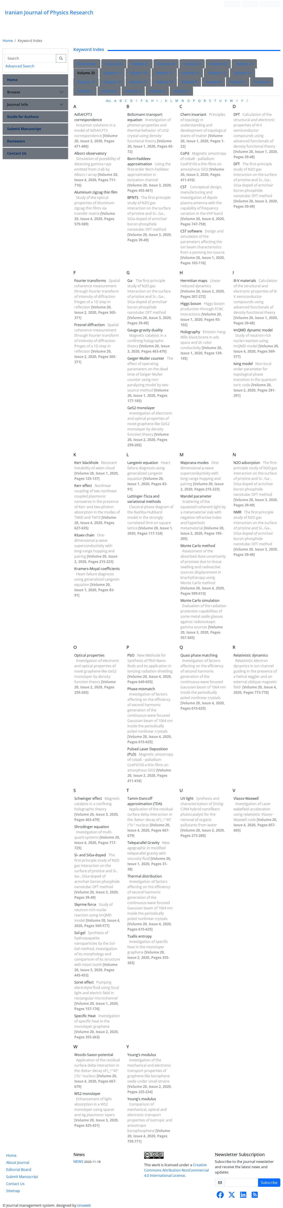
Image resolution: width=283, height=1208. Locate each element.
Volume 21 (244, 63)
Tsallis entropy (139, 936)
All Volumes (87, 63)
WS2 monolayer (87, 1093)
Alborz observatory (90, 153)
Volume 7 (237, 82)
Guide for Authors (23, 116)
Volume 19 (112, 72)
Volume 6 (262, 82)
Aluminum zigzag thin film (95, 192)
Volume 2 (157, 91)
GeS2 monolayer (141, 407)
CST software (191, 231)
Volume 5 (85, 91)
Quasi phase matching (199, 655)
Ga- (130, 280)
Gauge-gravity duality (145, 330)
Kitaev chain (84, 535)
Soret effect (84, 982)
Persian (271, 4)
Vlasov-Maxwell (246, 798)
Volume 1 (181, 91)
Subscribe (269, 1182)
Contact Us (16, 153)
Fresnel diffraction (89, 324)
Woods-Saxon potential (93, 1054)
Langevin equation (142, 462)
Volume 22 (218, 63)
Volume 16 (190, 72)
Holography (190, 331)
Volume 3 (133, 91)
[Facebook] (220, 1196)
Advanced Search (20, 66)
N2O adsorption (246, 462)
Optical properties (89, 655)
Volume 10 (164, 82)
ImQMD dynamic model (253, 330)
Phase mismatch (141, 688)
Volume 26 (114, 63)
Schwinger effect (88, 798)
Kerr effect (83, 485)
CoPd (184, 153)
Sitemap (13, 1190)
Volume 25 (140, 63)
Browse (13, 92)
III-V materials (244, 280)
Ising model (243, 363)
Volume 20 (86, 72)
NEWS (78, 1161)
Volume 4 (109, 91)
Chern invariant (193, 114)
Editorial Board (18, 1169)
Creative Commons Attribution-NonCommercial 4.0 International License (176, 1170)
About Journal (17, 1162)
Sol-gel (79, 932)
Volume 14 (242, 72)
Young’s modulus (141, 1054)
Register (249, 4)
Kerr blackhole (86, 462)
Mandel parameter (196, 496)
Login (233, 4)
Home (8, 40)
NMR (237, 512)
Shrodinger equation (91, 826)
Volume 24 (166, 63)
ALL (108, 101)
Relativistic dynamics (250, 655)
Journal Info (17, 104)
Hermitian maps (193, 280)
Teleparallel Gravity (143, 842)
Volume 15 (216, 72)
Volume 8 (213, 82)
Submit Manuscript (24, 128)
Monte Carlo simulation (200, 600)
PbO (130, 655)
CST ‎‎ (183, 186)
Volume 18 (138, 72)
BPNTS (132, 197)
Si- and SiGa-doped (90, 855)
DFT (236, 114)
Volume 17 (164, 72)
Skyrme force (85, 904)
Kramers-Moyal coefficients (97, 568)
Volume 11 (138, 82)
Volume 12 (112, 82)
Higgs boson (190, 303)
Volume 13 (86, 82)
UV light (186, 798)
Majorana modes (194, 462)
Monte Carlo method (197, 545)
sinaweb (84, 1205)
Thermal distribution (144, 876)
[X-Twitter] (231, 1196)
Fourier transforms (90, 280)
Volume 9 (189, 82)
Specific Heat (85, 1015)
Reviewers (16, 141)
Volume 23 (192, 63)
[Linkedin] (243, 1196)
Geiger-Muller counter (145, 358)
